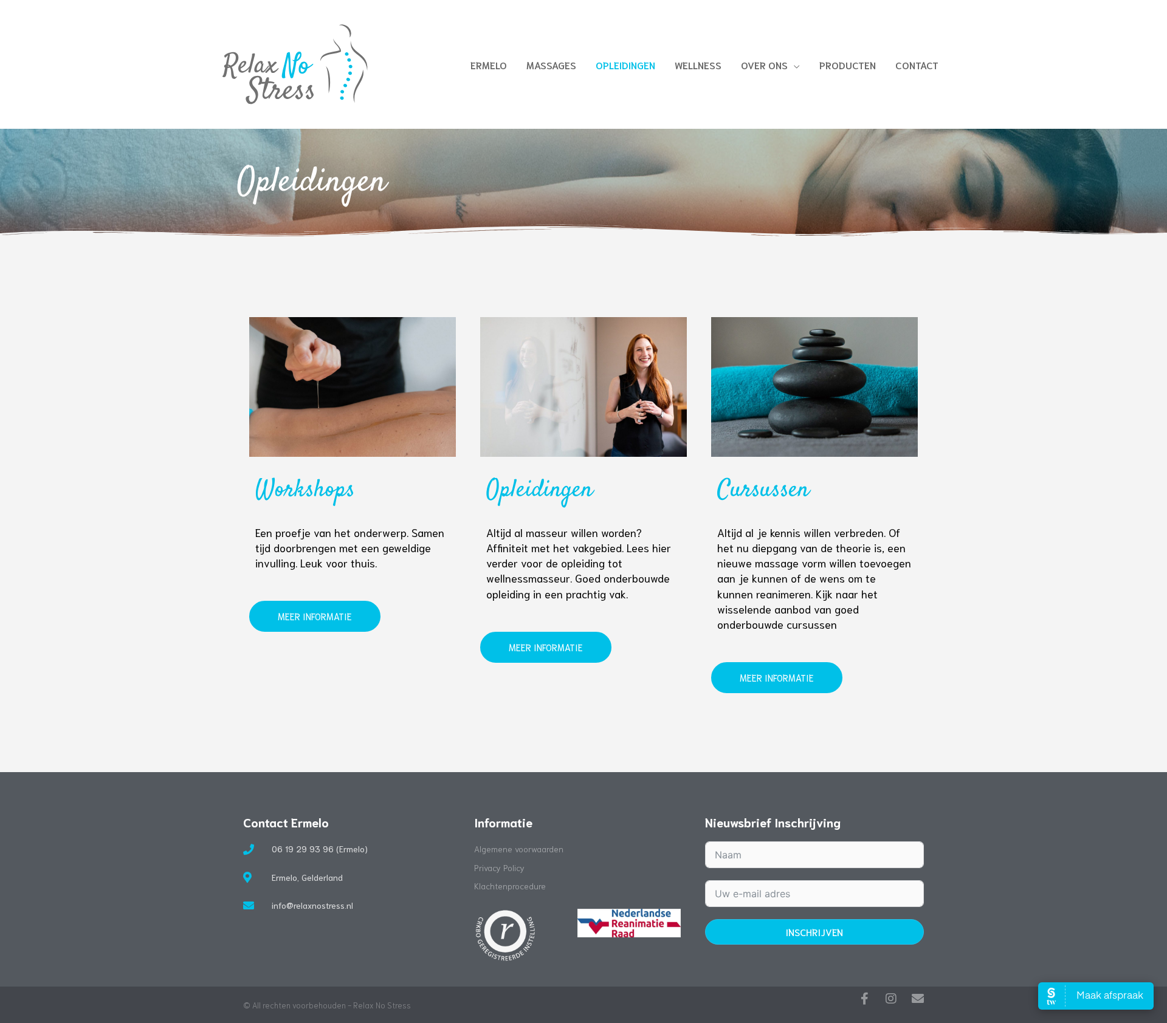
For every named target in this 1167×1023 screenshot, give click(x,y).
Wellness (698, 64)
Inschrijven (814, 931)
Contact (916, 64)
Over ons (764, 64)
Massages (551, 64)
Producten (847, 64)
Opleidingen (625, 64)
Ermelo (488, 64)
